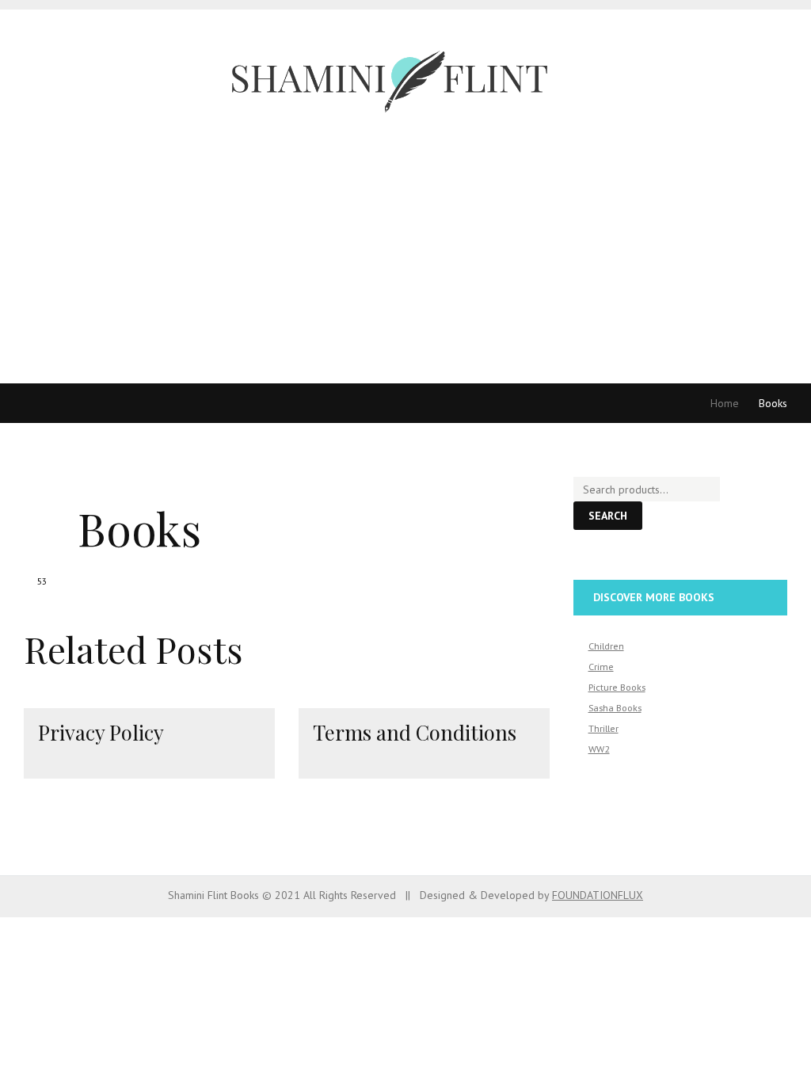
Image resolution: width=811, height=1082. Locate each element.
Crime (601, 666)
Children (606, 645)
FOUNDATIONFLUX (597, 895)
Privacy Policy (101, 732)
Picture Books (616, 686)
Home (724, 403)
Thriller (603, 728)
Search (607, 516)
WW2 (599, 748)
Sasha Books (615, 707)
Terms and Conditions (414, 732)
